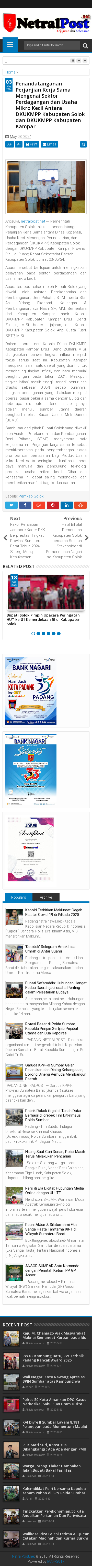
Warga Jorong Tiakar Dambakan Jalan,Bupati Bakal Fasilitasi (51, 1468)
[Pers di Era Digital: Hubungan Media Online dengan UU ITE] (14, 1195)
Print (33, 144)
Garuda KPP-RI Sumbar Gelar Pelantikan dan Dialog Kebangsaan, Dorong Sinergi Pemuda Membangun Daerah (55, 1072)
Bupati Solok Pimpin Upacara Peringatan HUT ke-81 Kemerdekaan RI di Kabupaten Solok (43, 619)
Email (51, 144)
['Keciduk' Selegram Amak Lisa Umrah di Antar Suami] (14, 953)
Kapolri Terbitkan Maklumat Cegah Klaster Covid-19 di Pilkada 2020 (53, 912)
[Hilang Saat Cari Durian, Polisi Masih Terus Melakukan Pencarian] (14, 1158)
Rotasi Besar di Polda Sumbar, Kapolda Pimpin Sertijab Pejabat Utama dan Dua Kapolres (51, 1028)
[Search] (85, 45)
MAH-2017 (55, 1561)
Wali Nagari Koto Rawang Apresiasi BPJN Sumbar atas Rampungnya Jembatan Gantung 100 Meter (54, 1381)
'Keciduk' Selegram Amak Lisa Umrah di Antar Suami (50, 949)
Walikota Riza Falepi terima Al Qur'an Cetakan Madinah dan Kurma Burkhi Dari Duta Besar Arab (55, 1538)
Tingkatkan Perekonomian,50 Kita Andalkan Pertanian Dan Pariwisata (54, 1513)
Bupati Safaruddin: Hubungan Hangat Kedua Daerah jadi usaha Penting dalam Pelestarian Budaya (56, 987)
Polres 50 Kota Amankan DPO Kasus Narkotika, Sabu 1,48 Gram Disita (54, 1401)
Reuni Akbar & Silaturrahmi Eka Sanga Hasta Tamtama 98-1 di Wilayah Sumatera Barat (51, 1229)
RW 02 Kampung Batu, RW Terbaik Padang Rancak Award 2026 (53, 1358)
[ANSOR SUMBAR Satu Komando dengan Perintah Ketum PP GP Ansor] (14, 1273)
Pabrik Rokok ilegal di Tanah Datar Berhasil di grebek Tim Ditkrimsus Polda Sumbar (53, 1115)
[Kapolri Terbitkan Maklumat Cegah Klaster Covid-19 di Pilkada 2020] (14, 917)
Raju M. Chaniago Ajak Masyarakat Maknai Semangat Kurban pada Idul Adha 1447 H (54, 1337)
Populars (18, 897)
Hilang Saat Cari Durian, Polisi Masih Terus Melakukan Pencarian (55, 1154)
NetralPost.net (23, 1556)
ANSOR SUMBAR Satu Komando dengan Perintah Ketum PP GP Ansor (52, 1270)
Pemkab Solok (31, 496)
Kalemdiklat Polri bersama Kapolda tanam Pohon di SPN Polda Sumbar (54, 1490)
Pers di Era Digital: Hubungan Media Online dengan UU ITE (54, 1190)
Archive (46, 897)
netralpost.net (33, 221)
